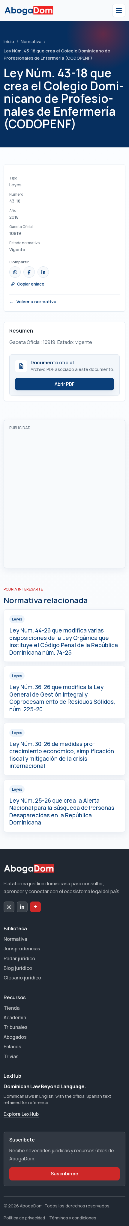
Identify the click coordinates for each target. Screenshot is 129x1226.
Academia (15, 1017)
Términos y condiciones (72, 1218)
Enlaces (12, 1046)
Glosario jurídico (22, 977)
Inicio (9, 41)
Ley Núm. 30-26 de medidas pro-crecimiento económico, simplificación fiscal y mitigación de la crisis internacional (61, 755)
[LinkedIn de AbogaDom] (22, 907)
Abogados (15, 1037)
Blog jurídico (18, 968)
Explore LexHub (21, 1114)
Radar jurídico (19, 958)
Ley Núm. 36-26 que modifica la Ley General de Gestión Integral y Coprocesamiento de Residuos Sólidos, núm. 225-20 (62, 698)
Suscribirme (64, 1173)
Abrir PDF (64, 384)
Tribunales (16, 1027)
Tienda (12, 1008)
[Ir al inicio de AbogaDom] (29, 10)
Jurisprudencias (22, 948)
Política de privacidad (24, 1218)
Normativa (31, 41)
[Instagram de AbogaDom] (9, 907)
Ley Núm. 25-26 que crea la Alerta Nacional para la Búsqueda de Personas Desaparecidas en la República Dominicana (61, 812)
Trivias (11, 1056)
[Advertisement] (64, 498)
